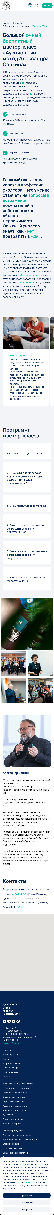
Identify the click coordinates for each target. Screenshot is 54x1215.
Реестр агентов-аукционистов (17, 1135)
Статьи (6, 1059)
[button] (47, 5)
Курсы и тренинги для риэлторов (18, 1083)
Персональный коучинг (14, 1101)
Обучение (17, 23)
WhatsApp (19, 894)
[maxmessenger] (18, 1021)
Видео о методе (10, 1067)
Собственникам (10, 1072)
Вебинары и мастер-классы (16, 26)
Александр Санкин (11, 1054)
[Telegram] (9, 1021)
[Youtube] (4, 1021)
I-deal (19, 906)
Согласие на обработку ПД (16, 1152)
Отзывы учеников (11, 1144)
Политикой (30, 1182)
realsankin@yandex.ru (13, 1043)
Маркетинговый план (12, 1148)
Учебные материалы (12, 1123)
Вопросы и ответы (11, 1063)
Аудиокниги (8, 1114)
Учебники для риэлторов (14, 1110)
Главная (6, 23)
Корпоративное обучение (15, 1092)
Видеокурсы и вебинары (14, 1119)
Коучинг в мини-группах (14, 1097)
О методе (7, 1050)
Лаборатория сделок (13, 1130)
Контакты (7, 1076)
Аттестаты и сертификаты (15, 1106)
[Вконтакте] (13, 1021)
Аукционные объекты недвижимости (20, 1139)
